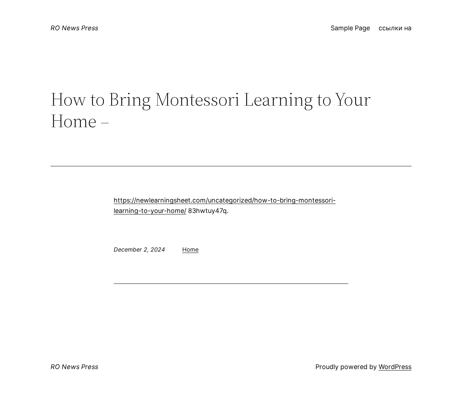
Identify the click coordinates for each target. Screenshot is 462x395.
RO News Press (74, 28)
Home (190, 249)
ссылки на (395, 28)
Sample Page (350, 28)
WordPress (395, 366)
